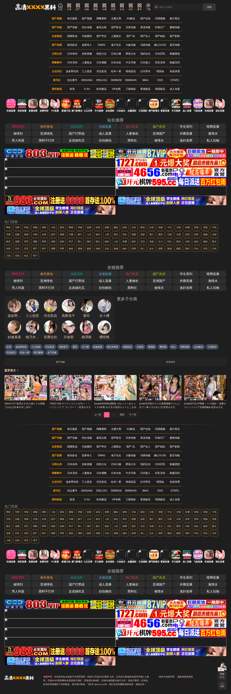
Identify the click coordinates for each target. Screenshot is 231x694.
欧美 (72, 89)
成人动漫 (175, 89)
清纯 (44, 227)
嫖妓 (116, 227)
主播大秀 (116, 18)
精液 (62, 234)
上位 (89, 234)
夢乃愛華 (38, 352)
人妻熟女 (116, 36)
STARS (174, 80)
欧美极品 (101, 89)
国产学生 (101, 36)
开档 (8, 234)
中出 (169, 227)
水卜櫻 (85, 347)
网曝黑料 (101, 18)
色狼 (214, 234)
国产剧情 (175, 36)
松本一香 (116, 71)
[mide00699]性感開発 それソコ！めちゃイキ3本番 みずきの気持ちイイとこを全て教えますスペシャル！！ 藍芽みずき (115, 407)
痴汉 (8, 241)
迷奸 (134, 241)
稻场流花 (131, 71)
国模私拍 (72, 36)
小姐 (53, 227)
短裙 (89, 227)
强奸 (89, 241)
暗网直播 (213, 126)
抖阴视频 (160, 18)
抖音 (17, 248)
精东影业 (72, 45)
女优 (9, 347)
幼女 (169, 241)
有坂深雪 (175, 71)
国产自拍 (145, 18)
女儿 (160, 241)
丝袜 (8, 248)
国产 (35, 248)
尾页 (122, 414)
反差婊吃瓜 (77, 140)
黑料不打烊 (46, 140)
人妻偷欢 (132, 133)
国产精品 (160, 36)
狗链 (98, 248)
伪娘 (151, 241)
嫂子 (80, 234)
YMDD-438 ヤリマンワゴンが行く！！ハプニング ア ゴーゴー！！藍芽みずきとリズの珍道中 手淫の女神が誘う (70, 407)
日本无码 (72, 62)
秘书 (98, 234)
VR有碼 (116, 89)
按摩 (187, 227)
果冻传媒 (145, 27)
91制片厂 (160, 27)
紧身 (142, 227)
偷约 (125, 248)
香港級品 (145, 89)
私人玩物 (213, 140)
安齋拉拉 (127, 347)
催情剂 (18, 133)
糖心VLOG (160, 45)
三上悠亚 (87, 71)
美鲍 (116, 248)
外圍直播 (186, 133)
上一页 (97, 414)
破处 (196, 241)
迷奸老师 (186, 140)
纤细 (26, 227)
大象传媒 (131, 45)
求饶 (80, 227)
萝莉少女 (131, 53)
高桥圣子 (63, 347)
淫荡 (205, 227)
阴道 (196, 227)
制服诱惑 (175, 53)
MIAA (145, 80)
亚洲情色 (46, 133)
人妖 (116, 241)
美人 (142, 248)
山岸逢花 (198, 347)
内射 (187, 241)
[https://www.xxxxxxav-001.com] (35, 7)
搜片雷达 (175, 18)
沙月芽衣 (145, 71)
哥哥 (62, 248)
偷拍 (107, 241)
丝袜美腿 (87, 53)
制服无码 (175, 62)
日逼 (169, 234)
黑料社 (132, 140)
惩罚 (53, 234)
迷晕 (107, 227)
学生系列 (186, 126)
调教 (35, 241)
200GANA (87, 80)
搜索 (209, 7)
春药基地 (46, 126)
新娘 (169, 248)
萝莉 (44, 241)
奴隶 (44, 234)
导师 (17, 227)
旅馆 (125, 227)
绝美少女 (101, 53)
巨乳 (26, 241)
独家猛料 (76, 126)
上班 (107, 234)
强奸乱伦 (145, 53)
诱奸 (187, 248)
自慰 (53, 241)
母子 (71, 241)
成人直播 (105, 133)
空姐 (17, 255)
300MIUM (116, 80)
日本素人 (145, 62)
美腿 (35, 227)
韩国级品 (160, 89)
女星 (178, 234)
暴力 (151, 234)
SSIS (160, 80)
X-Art (87, 89)
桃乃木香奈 (112, 347)
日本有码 (72, 53)
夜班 (196, 234)
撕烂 (160, 234)
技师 (134, 248)
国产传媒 (72, 27)
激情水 (213, 133)
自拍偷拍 (105, 140)
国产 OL (130, 36)
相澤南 (151, 347)
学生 (196, 248)
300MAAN (131, 80)
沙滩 (35, 234)
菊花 (62, 227)
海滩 (26, 234)
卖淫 (187, 234)
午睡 (71, 234)
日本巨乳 (160, 53)
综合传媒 (87, 27)
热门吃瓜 (132, 126)
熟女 (98, 241)
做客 (89, 248)
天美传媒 (131, 27)
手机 (214, 227)
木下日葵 (52, 352)
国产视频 (87, 18)
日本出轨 (116, 62)
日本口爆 (116, 53)
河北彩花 (101, 71)
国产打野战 (77, 133)
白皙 (151, 227)
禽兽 (71, 248)
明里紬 (160, 71)
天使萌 (140, 347)
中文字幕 (131, 62)
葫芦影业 (116, 27)
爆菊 (71, 227)
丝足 (26, 255)
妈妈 (62, 241)
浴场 (98, 227)
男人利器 (18, 140)
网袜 (8, 227)
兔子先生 (116, 45)
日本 (214, 248)
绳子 (44, 248)
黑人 (80, 241)
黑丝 (178, 241)
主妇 (107, 248)
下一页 (132, 414)
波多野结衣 (72, 71)
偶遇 (17, 241)
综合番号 (72, 80)
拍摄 (17, 234)
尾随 (205, 234)
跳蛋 (178, 248)
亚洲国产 (159, 133)
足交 (142, 241)
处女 (151, 248)
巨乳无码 (160, 62)
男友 (125, 234)
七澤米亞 (212, 347)
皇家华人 (87, 45)
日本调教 (101, 62)
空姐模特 (87, 36)
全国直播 (105, 126)
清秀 (160, 248)
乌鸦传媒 (145, 45)
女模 (178, 227)
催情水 (159, 140)
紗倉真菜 (98, 347)
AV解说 (131, 18)
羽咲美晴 (184, 347)
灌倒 (80, 248)
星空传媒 (175, 45)
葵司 (75, 347)
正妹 (134, 227)
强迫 (116, 234)
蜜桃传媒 (175, 27)
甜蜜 (134, 234)
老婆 (160, 227)
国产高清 (159, 126)
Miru (173, 347)
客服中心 (222, 675)
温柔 (142, 234)
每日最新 (72, 18)
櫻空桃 (163, 347)
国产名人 (145, 36)
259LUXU (101, 80)
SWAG (101, 45)
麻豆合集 (101, 27)
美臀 (53, 248)
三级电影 (131, 89)
